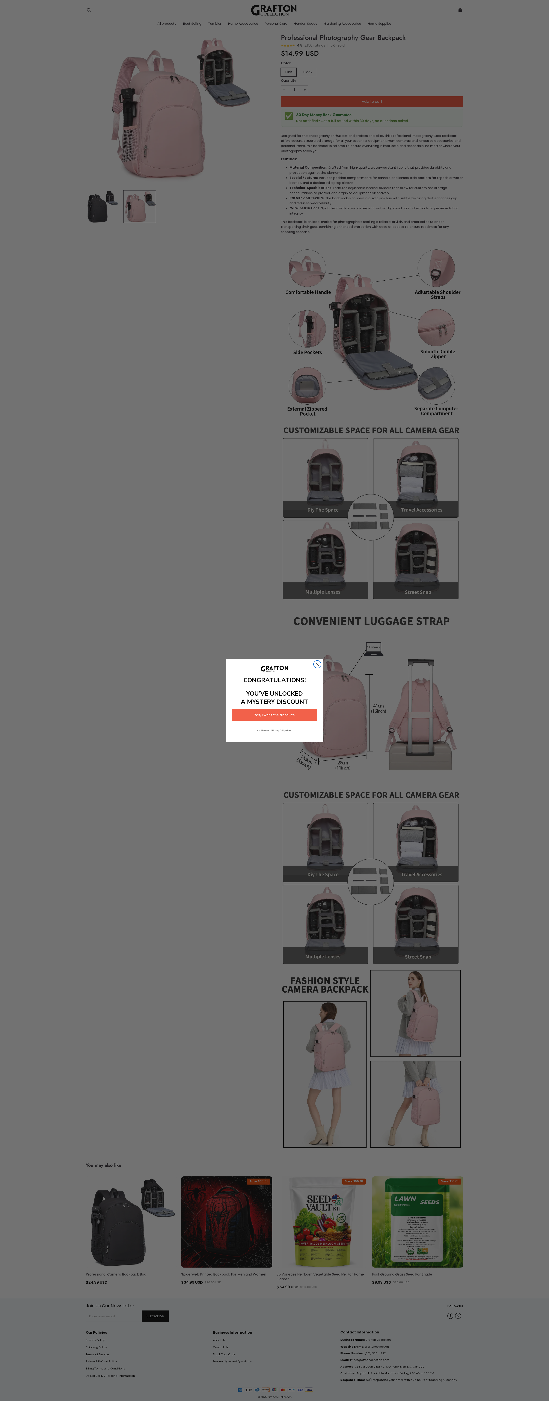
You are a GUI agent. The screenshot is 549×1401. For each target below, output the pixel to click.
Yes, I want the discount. (274, 715)
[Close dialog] (317, 664)
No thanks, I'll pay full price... (274, 730)
